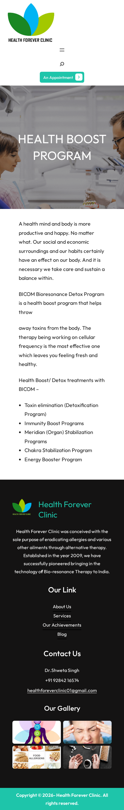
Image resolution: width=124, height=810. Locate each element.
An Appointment (58, 77)
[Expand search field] (62, 64)
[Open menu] (62, 50)
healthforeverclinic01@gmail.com (62, 690)
